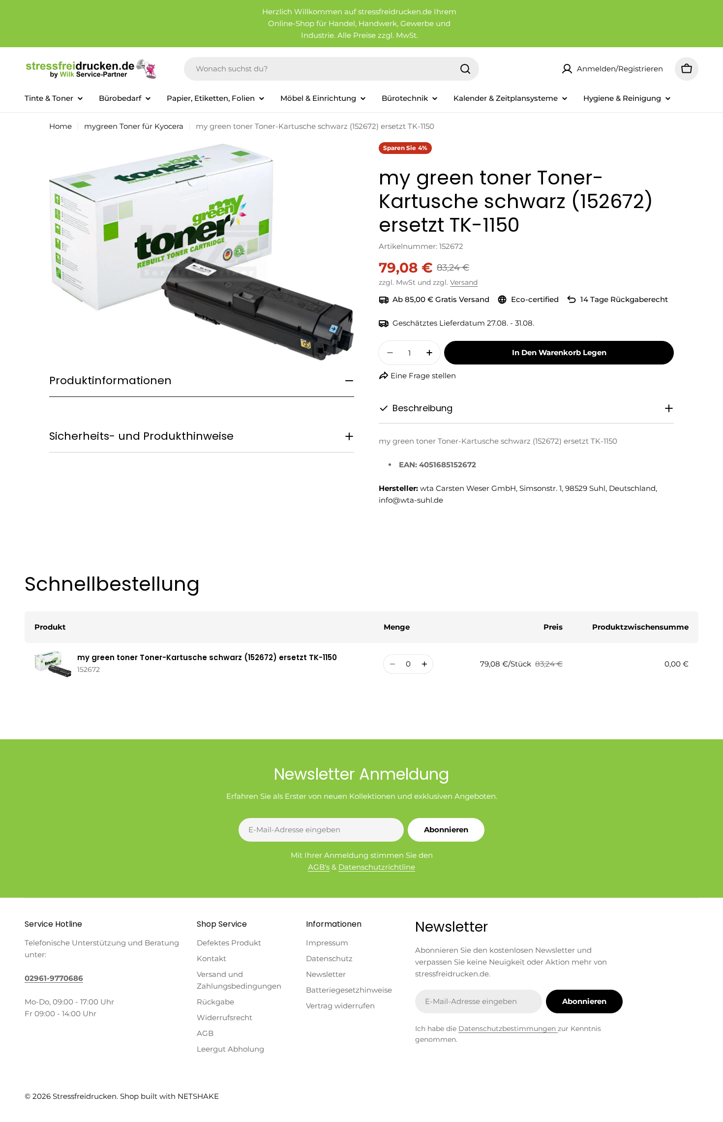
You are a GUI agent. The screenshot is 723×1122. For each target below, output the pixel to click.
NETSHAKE (198, 1096)
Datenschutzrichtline (376, 867)
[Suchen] (465, 69)
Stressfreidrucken (85, 1096)
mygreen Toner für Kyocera (133, 126)
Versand (464, 282)
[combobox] (331, 69)
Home (60, 126)
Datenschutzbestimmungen (508, 1028)
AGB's (319, 867)
